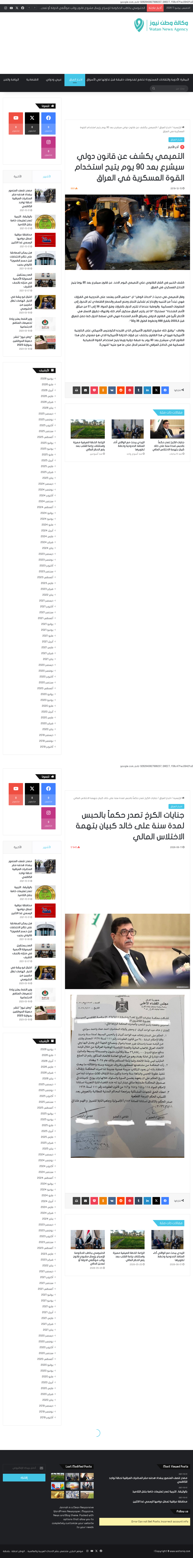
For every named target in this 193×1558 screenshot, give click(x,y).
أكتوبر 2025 (46, 425)
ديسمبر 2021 (46, 600)
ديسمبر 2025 (46, 413)
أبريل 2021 (47, 641)
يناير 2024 (47, 548)
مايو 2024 (47, 524)
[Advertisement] (63, 42)
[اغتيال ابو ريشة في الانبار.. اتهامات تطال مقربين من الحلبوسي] (45, 302)
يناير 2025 (47, 478)
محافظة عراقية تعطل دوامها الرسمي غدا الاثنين (21, 238)
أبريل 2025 (47, 460)
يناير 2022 (47, 595)
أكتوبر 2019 (46, 747)
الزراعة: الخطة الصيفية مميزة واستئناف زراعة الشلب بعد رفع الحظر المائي (89, 446)
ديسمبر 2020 (46, 665)
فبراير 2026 (47, 402)
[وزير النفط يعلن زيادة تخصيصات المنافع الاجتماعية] (45, 324)
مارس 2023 (47, 583)
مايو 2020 (47, 706)
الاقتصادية (32, 79)
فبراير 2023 (47, 589)
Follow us (182, 1511)
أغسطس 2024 (45, 507)
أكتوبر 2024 (46, 495)
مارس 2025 (47, 466)
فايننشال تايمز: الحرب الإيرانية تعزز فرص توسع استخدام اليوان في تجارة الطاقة (99, 7)
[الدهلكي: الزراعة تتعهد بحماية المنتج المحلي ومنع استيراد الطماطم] (87, 1494)
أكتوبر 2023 (46, 565)
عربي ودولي (54, 79)
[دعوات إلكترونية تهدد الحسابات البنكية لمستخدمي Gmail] (57, 1485)
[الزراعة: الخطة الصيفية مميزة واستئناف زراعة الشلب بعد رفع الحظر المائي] (88, 429)
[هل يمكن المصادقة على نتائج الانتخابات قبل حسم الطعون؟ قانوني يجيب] (45, 258)
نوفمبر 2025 (46, 419)
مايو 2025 (47, 454)
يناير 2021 (48, 659)
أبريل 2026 (47, 390)
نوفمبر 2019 (46, 741)
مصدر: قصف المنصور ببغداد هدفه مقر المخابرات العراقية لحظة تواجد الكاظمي (20, 198)
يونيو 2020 (47, 700)
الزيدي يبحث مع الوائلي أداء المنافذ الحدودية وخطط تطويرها (129, 446)
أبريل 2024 (47, 530)
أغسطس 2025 (45, 437)
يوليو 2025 (47, 443)
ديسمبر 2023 (46, 554)
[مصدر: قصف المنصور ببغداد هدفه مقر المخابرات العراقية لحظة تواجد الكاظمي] (45, 196)
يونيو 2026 (47, 378)
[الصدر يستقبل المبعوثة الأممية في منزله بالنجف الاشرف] (45, 280)
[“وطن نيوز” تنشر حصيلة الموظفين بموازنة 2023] (45, 342)
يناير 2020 (47, 729)
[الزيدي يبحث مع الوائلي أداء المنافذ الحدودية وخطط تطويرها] (127, 429)
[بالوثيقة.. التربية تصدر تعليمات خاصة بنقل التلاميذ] (45, 222)
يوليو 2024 (47, 513)
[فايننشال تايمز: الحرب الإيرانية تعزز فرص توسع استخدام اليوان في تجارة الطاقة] (72, 1485)
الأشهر (47, 176)
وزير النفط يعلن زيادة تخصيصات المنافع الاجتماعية (20, 322)
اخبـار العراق (75, 79)
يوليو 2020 (47, 694)
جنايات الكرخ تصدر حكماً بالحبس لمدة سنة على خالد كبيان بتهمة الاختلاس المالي (168, 446)
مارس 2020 (47, 717)
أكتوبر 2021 (46, 606)
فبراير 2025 (47, 472)
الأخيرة (17, 176)
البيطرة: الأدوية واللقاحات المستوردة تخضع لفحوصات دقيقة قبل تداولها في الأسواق (138, 79)
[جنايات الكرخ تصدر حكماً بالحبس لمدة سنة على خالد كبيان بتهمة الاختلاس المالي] (167, 429)
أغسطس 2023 (45, 577)
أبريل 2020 (47, 711)
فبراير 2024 (47, 542)
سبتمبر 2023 (46, 571)
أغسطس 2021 (45, 618)
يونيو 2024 (46, 519)
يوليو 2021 (47, 624)
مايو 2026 (47, 384)
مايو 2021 (47, 636)
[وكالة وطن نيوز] (161, 25)
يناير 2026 (47, 408)
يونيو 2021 (47, 630)
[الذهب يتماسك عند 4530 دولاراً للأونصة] (57, 1494)
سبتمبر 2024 (46, 501)
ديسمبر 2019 (46, 735)
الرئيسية (177, 127)
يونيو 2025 (47, 449)
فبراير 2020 (47, 723)
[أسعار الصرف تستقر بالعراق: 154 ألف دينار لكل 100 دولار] (72, 1494)
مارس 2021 (47, 647)
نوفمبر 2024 (45, 489)
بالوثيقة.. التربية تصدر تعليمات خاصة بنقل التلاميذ (21, 220)
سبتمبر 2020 (46, 682)
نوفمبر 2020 (46, 671)
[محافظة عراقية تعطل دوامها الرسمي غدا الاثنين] (45, 240)
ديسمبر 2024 (45, 484)
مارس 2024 (47, 536)
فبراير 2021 (47, 653)
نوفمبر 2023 (46, 560)
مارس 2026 (47, 396)
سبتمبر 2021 (46, 612)
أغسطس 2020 (45, 688)
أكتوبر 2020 (46, 676)
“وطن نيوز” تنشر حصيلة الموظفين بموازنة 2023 (22, 341)
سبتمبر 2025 (46, 431)
